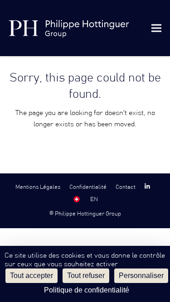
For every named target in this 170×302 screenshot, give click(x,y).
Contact (126, 187)
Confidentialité (88, 187)
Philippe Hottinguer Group (88, 214)
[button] (156, 28)
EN (94, 199)
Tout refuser (86, 275)
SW (77, 199)
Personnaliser (141, 275)
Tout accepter (31, 275)
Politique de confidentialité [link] (86, 290)
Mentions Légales (37, 187)
